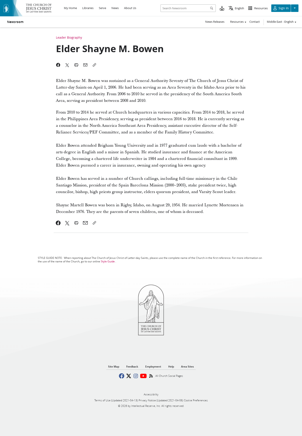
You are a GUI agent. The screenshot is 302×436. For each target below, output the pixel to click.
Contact (254, 22)
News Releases (214, 22)
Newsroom (15, 21)
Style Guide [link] (108, 261)
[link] (58, 222)
